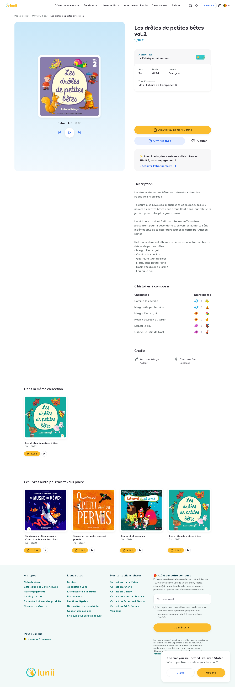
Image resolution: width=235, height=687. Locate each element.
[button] (197, 5)
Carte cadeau (159, 5)
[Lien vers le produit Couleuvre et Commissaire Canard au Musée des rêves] (45, 510)
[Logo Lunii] (11, 5)
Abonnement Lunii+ (136, 5)
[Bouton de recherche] (190, 5)
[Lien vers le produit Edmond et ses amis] (141, 510)
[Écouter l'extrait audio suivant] (79, 133)
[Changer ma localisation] (226, 5)
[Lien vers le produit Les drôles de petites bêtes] (45, 417)
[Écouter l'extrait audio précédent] (60, 133)
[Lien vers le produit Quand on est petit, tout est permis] (93, 510)
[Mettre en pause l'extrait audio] (69, 133)
